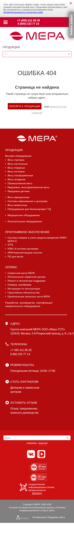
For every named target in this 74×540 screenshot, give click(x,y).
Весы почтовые (16, 171)
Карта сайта (49, 510)
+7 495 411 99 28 (20, 350)
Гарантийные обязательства (24, 292)
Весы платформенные (20, 175)
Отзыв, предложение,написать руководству (24, 410)
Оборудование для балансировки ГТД (29, 209)
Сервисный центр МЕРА (21, 273)
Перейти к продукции (24, 106)
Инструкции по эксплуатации (24, 288)
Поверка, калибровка (19, 284)
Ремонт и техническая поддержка (26, 280)
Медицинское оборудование (24, 215)
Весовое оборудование (18, 156)
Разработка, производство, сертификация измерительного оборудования (28, 304)
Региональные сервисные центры (27, 276)
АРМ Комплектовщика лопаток (25, 252)
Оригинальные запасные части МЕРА (29, 296)
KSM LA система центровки (23, 248)
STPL (11, 244)
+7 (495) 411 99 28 (28, 20)
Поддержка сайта (56, 517)
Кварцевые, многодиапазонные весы (28, 187)
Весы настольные (18, 163)
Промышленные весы (20, 183)
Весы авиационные (18, 197)
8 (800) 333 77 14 (28, 23)
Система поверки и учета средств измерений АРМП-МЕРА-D (37, 239)
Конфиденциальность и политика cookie (23, 12)
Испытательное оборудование (25, 221)
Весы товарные (16, 167)
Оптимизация (39, 517)
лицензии (42, 443)
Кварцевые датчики (18, 191)
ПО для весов (15, 256)
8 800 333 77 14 (20, 354)
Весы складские (16, 179)
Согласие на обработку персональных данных (31, 507)
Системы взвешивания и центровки (27, 201)
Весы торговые (16, 159)
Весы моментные (17, 205)
